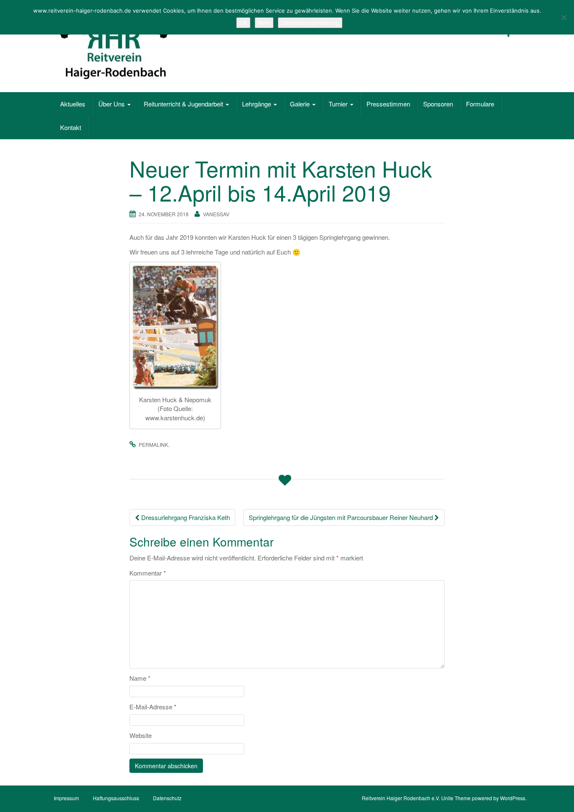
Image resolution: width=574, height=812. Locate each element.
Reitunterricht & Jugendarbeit (184, 103)
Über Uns (112, 103)
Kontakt (70, 127)
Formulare (480, 103)
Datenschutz (167, 797)
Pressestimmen (388, 103)
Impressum (66, 797)
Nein (264, 22)
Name (139, 678)
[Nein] (563, 17)
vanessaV (216, 214)
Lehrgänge (257, 103)
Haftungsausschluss (116, 797)
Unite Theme (456, 797)
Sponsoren (438, 103)
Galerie (300, 103)
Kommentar (147, 572)
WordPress (512, 797)
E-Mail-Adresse (152, 706)
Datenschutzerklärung (310, 22)
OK (243, 22)
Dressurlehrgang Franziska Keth (185, 517)
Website (140, 735)
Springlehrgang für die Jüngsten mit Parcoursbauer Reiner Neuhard (341, 517)
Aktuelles (72, 103)
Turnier (339, 103)
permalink (153, 444)
